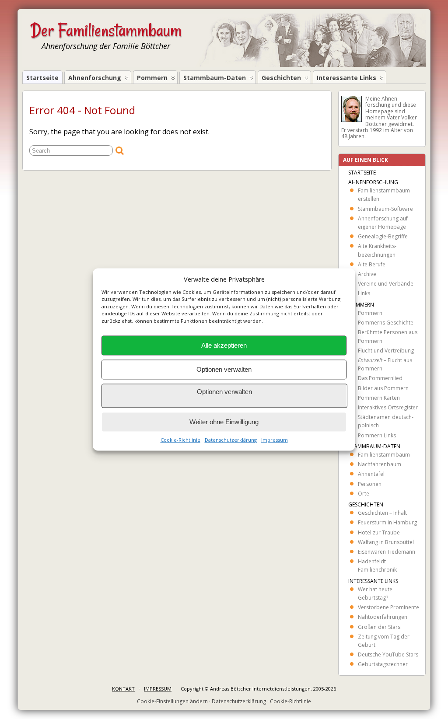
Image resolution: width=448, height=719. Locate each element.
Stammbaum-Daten (214, 77)
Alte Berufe (371, 264)
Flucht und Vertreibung (386, 350)
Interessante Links (346, 77)
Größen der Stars (379, 627)
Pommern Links (377, 435)
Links (364, 293)
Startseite (42, 77)
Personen (370, 484)
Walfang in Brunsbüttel (386, 542)
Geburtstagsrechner (383, 664)
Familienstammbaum (384, 454)
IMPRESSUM (158, 688)
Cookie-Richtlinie (180, 440)
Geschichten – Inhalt (382, 513)
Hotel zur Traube (379, 532)
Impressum (274, 440)
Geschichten (281, 77)
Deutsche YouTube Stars (388, 654)
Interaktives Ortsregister (388, 407)
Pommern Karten (379, 397)
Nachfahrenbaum (379, 464)
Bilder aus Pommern (383, 388)
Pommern (152, 77)
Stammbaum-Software (385, 209)
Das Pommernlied (380, 378)
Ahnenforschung (94, 77)
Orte (363, 493)
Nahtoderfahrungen (382, 617)
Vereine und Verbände (385, 283)
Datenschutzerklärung (231, 440)
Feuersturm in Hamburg (387, 522)
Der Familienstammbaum (106, 30)
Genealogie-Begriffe (383, 236)
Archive (367, 274)
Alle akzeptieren (224, 345)
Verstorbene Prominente (388, 607)
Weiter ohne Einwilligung (224, 422)
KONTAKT (123, 688)
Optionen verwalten (224, 369)
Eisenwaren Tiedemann (386, 551)
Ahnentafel (371, 474)
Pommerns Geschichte (385, 322)
